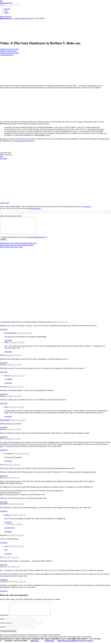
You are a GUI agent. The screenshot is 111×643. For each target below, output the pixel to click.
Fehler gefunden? (35, 208)
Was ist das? (87, 206)
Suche (6, 13)
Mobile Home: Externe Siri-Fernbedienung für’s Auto (18, 243)
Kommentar (4, 615)
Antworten (3, 329)
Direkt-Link (5, 203)
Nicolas (7, 515)
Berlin (2, 247)
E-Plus (7, 247)
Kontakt (7, 9)
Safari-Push (61, 641)
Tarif (11, 247)
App (5, 11)
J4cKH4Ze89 (4, 420)
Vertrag (15, 247)
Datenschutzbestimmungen (36, 237)
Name (2, 619)
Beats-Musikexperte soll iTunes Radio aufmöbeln (17, 245)
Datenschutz (49, 641)
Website (2, 627)
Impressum (34, 641)
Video (21, 247)
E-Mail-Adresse (6, 623)
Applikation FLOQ (20, 141)
